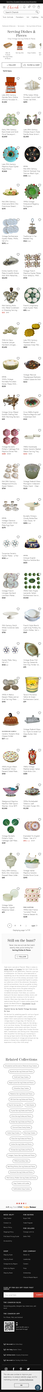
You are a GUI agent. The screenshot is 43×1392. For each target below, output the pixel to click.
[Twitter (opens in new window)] (28, 1368)
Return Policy (8, 1227)
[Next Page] (26, 925)
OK (21, 1385)
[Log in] (20, 7)
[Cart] (38, 7)
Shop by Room (8, 1273)
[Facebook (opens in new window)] (13, 1368)
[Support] (38, 1387)
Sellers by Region (9, 1268)
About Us (26, 1255)
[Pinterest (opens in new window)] (21, 1368)
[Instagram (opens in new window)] (6, 1368)
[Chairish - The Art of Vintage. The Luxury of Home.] (13, 7)
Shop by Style (8, 1255)
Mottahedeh (26, 1003)
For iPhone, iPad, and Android (13, 1317)
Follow (22, 957)
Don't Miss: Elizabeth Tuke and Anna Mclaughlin (21, 2)
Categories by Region (10, 1264)
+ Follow (11, 65)
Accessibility (8, 1241)
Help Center (7, 1218)
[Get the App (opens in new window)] (9, 1326)
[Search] (37, 12)
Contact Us (7, 1223)
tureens (19, 969)
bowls (11, 969)
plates (6, 969)
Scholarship (27, 1273)
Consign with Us (28, 1232)
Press (25, 1268)
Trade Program (28, 1223)
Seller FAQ (26, 1236)
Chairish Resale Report (30, 1277)
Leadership (26, 1259)
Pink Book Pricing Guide (11, 1236)
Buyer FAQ (26, 1218)
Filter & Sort (33, 65)
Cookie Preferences (26, 1379)
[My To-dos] (24, 7)
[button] (5, 7)
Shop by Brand (8, 1259)
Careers (25, 1264)
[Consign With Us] (29, 7)
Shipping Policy (8, 1232)
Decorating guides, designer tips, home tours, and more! (20, 1307)
